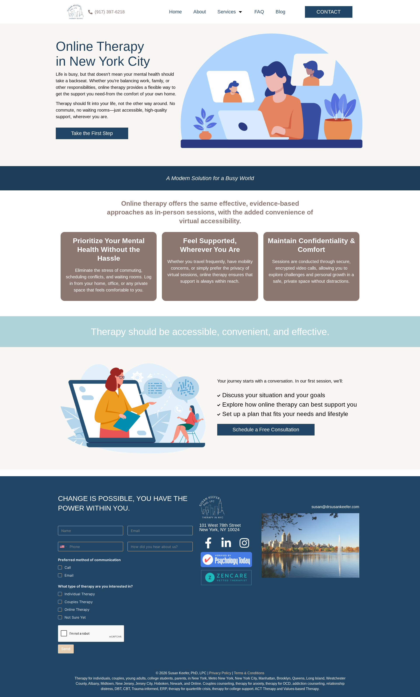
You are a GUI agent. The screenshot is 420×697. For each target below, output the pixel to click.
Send (65, 649)
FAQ (259, 11)
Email (69, 575)
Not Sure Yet (75, 617)
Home (175, 11)
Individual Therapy (80, 594)
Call (68, 567)
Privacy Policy (220, 673)
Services (226, 11)
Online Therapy (77, 609)
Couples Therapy (79, 602)
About (199, 11)
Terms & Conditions (249, 673)
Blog (280, 11)
